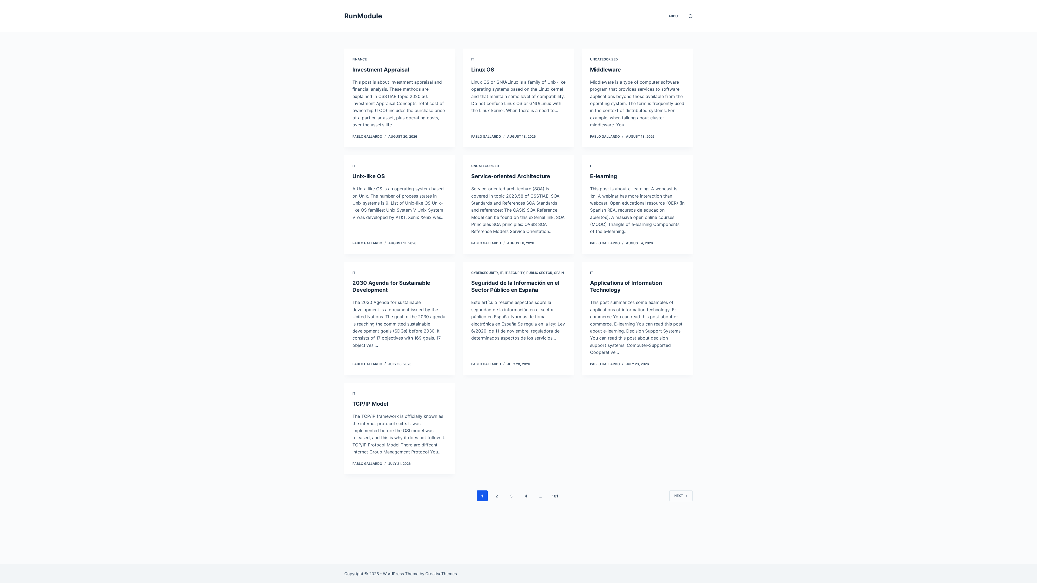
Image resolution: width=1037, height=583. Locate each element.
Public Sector (539, 273)
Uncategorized (604, 59)
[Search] (691, 16)
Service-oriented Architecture (510, 176)
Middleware (605, 69)
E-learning (603, 176)
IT (472, 59)
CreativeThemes (441, 573)
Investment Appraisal (380, 69)
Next (678, 496)
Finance (359, 59)
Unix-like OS (368, 176)
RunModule (363, 16)
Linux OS (482, 69)
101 (555, 496)
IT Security (514, 273)
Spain (559, 273)
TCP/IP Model (370, 404)
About (674, 16)
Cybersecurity (484, 273)
